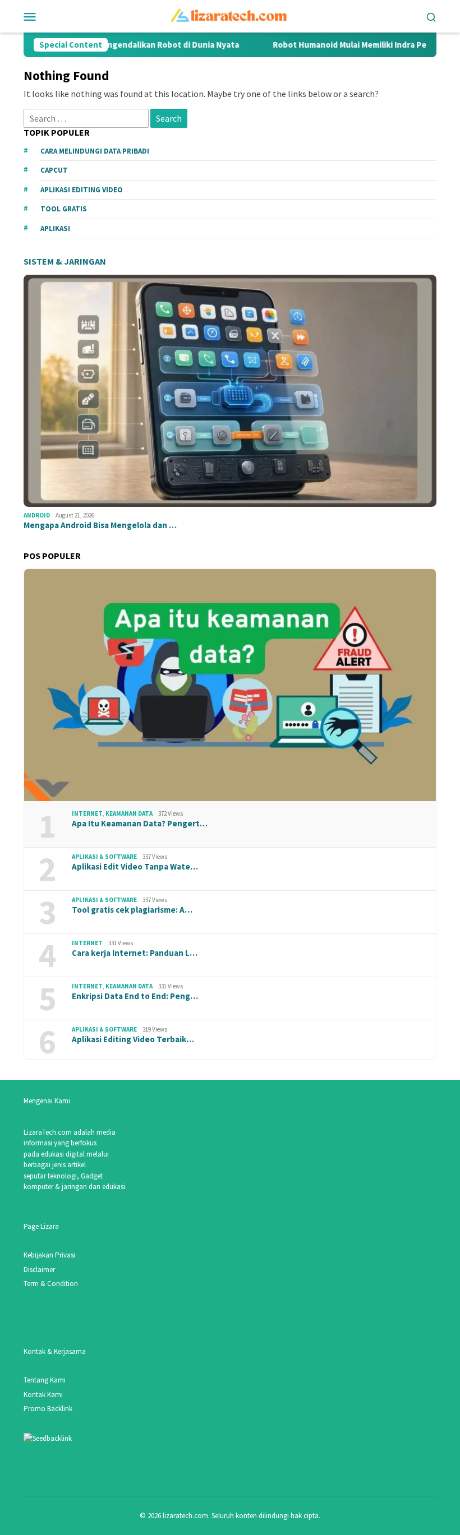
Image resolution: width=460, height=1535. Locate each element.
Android (37, 515)
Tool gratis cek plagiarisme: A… (132, 910)
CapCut (54, 170)
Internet (87, 813)
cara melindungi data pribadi (94, 151)
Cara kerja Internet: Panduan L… (134, 953)
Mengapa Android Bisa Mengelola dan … (100, 525)
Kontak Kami (43, 1394)
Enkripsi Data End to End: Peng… (135, 996)
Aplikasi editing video (81, 190)
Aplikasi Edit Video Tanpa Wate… (135, 867)
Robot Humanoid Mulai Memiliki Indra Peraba (332, 45)
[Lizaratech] (230, 15)
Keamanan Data (129, 813)
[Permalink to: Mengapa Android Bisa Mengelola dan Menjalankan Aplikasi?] (230, 391)
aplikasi (55, 228)
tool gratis (63, 209)
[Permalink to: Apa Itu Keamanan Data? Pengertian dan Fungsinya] (230, 685)
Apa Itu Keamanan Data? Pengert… (140, 824)
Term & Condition (51, 1283)
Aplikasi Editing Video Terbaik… (133, 1039)
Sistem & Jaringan (65, 261)
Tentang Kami (45, 1380)
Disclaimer (39, 1269)
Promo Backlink (48, 1408)
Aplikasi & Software (104, 857)
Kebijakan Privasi (49, 1255)
